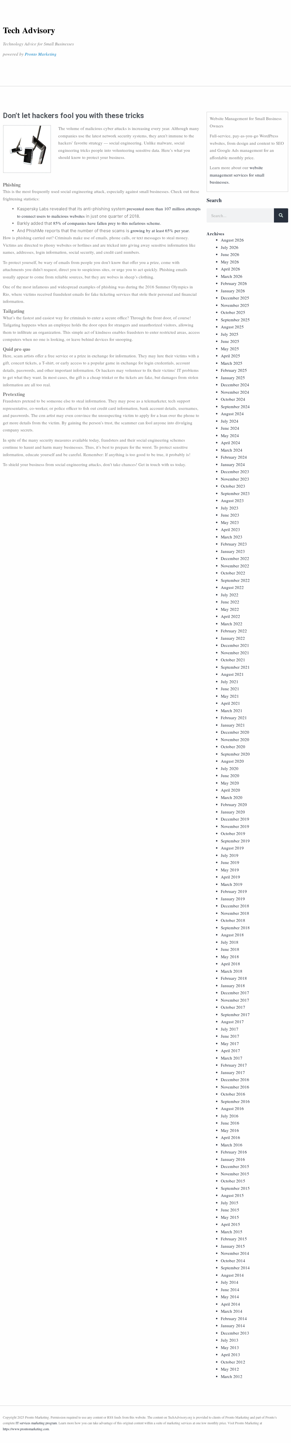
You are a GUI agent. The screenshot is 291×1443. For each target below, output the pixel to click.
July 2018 (229, 942)
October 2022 (233, 573)
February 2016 (234, 1152)
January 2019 (233, 898)
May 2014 (230, 1296)
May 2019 (230, 869)
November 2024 (235, 392)
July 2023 (229, 508)
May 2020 (230, 783)
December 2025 (235, 298)
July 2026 (229, 247)
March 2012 (231, 1376)
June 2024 (230, 428)
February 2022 (234, 631)
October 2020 (233, 746)
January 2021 (233, 725)
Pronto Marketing (41, 54)
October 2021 (233, 659)
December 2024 (235, 384)
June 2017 (230, 1036)
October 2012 (233, 1362)
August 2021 (232, 674)
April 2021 (230, 703)
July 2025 (229, 334)
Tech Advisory (29, 30)
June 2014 (230, 1289)
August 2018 (232, 934)
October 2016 (233, 1094)
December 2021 (235, 645)
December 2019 (235, 819)
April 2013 (230, 1354)
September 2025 (235, 319)
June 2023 (230, 515)
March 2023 (231, 537)
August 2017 (232, 1021)
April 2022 (230, 616)
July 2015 (229, 1202)
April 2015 (230, 1224)
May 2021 (230, 696)
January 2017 (233, 1072)
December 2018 (235, 906)
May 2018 (230, 956)
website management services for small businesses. (237, 175)
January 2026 (233, 290)
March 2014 (231, 1311)
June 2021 (230, 688)
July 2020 (229, 768)
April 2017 (230, 1050)
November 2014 (235, 1253)
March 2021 (231, 710)
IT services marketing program (36, 1423)
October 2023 (233, 486)
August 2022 (232, 587)
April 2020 (230, 790)
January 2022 (233, 638)
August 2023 (232, 500)
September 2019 (235, 841)
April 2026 (230, 269)
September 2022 (235, 580)
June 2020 (230, 775)
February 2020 (234, 804)
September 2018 (235, 927)
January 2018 (233, 985)
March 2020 (231, 797)
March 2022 (231, 623)
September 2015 (235, 1188)
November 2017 (235, 1000)
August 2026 (232, 240)
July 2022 (229, 594)
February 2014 (234, 1318)
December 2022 (235, 558)
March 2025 (231, 363)
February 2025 (234, 370)
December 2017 (235, 992)
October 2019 (233, 833)
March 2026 (231, 276)
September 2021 (235, 667)
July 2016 (229, 1116)
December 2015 (235, 1166)
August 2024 (232, 413)
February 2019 (234, 891)
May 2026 (230, 262)
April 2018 (230, 963)
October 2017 (233, 1007)
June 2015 (230, 1210)
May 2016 (230, 1130)
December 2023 (235, 471)
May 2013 (230, 1347)
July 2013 (229, 1340)
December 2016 (235, 1079)
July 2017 (229, 1029)
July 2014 (229, 1282)
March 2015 (231, 1231)
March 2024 (231, 450)
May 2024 (230, 435)
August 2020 (232, 761)
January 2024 (233, 464)
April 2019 (230, 877)
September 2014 (235, 1267)
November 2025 (235, 305)
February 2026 (234, 283)
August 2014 (232, 1275)
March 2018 (231, 971)
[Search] (281, 215)
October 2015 (233, 1181)
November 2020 (235, 739)
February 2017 (234, 1065)
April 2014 (230, 1304)
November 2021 (235, 652)
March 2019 (231, 884)
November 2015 (235, 1173)
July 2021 (229, 681)
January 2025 (233, 377)
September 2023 (235, 493)
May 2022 (230, 609)
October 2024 (233, 399)
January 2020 (233, 812)
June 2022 (230, 602)
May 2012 (230, 1369)
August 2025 (232, 327)
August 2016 (232, 1108)
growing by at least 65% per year (159, 230)
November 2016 (235, 1087)
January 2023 (233, 551)
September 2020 (235, 754)
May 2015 (230, 1217)
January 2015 (233, 1246)
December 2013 (235, 1333)
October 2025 (233, 312)
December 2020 (235, 732)
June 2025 (230, 341)
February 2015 (234, 1238)
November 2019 (235, 826)
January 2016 (233, 1159)
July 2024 (229, 421)
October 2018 (233, 920)
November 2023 (235, 479)
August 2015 (232, 1195)
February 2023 (234, 544)
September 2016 (235, 1101)
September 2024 (235, 406)
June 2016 (230, 1123)
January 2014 (233, 1325)
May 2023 (230, 522)
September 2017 (235, 1014)
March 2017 (231, 1058)
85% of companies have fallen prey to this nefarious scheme (106, 223)
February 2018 (234, 978)
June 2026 (230, 254)
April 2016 (230, 1137)
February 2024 (234, 457)
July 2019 (229, 855)
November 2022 (235, 566)
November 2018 (235, 913)
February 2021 (234, 717)
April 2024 (230, 442)
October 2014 (233, 1260)
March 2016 (231, 1145)
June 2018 (230, 949)
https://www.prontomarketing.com (26, 1429)
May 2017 (230, 1043)
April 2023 (230, 529)
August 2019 (232, 848)
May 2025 (230, 348)
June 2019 (230, 862)
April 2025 (230, 355)
